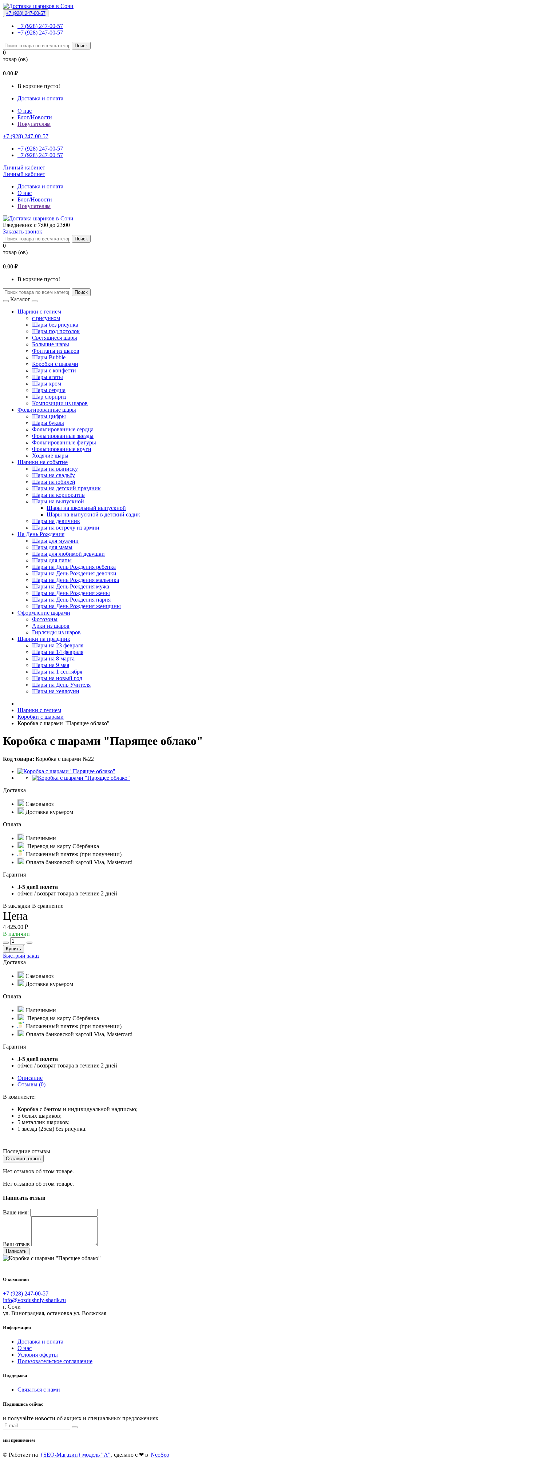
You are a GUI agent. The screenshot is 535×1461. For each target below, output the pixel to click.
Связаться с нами (38, 1389)
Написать (16, 1251)
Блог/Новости (34, 117)
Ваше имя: (16, 1212)
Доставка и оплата (40, 98)
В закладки (17, 906)
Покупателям (34, 124)
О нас (24, 111)
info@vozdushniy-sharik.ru (34, 1300)
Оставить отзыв (23, 1158)
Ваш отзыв (16, 1244)
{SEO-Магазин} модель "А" (75, 1455)
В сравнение (47, 906)
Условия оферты (37, 1355)
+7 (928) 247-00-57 (25, 13)
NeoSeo (160, 1455)
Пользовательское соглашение (54, 1361)
